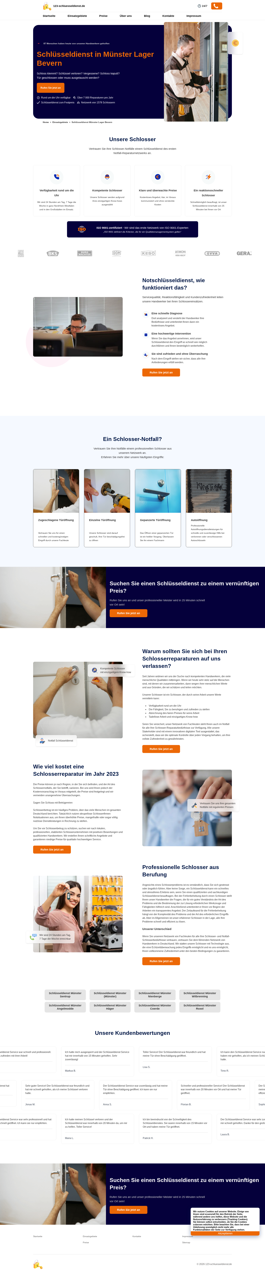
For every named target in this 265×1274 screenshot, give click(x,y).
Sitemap (186, 1242)
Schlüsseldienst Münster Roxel (200, 1007)
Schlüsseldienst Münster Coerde (155, 1007)
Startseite (49, 15)
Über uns (126, 15)
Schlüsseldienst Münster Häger (110, 1007)
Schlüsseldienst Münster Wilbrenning (200, 995)
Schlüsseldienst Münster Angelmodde (65, 1007)
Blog (147, 15)
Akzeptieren (225, 1233)
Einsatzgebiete (77, 15)
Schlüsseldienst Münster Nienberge (155, 995)
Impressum (193, 15)
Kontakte (168, 15)
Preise (103, 15)
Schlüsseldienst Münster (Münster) (110, 995)
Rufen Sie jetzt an (50, 88)
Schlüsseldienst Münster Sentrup (65, 995)
